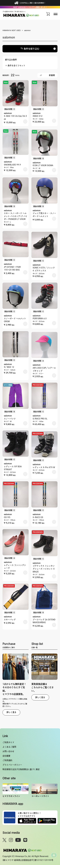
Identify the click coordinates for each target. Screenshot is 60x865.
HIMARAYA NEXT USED (12, 30)
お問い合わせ (8, 751)
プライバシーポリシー (12, 765)
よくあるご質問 (9, 747)
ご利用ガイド (8, 742)
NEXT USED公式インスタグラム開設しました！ (30, 7)
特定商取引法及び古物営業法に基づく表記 (21, 769)
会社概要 (6, 756)
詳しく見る (11, 712)
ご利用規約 (7, 760)
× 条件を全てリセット (15, 66)
